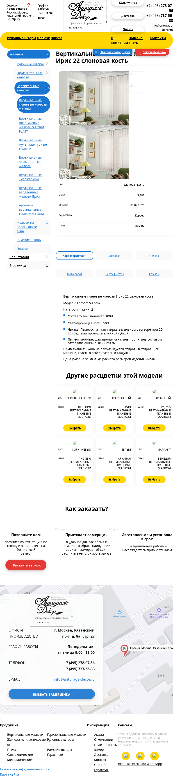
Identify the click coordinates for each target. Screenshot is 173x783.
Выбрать (74, 428)
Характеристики (74, 256)
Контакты (158, 38)
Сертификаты (114, 274)
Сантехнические (20, 754)
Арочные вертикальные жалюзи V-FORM (31, 209)
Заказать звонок (154, 52)
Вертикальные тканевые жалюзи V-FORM (33, 104)
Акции (99, 734)
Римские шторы (29, 240)
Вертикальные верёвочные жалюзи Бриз (30, 192)
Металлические (19, 760)
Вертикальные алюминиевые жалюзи (30, 161)
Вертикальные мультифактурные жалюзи (33, 144)
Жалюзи (43, 38)
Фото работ (74, 274)
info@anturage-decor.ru (162, 27)
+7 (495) (159, 8)
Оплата (154, 256)
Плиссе (56, 38)
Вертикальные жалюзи (25, 734)
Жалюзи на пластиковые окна (26, 742)
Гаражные (55, 754)
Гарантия (101, 770)
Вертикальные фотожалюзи (30, 177)
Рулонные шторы (21, 38)
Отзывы (154, 274)
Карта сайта (9, 774)
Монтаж (100, 760)
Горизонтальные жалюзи (66, 734)
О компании (119, 40)
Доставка (114, 256)
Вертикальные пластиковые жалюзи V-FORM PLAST (31, 124)
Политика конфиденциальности (25, 769)
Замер (99, 749)
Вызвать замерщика (115, 52)
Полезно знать (136, 40)
